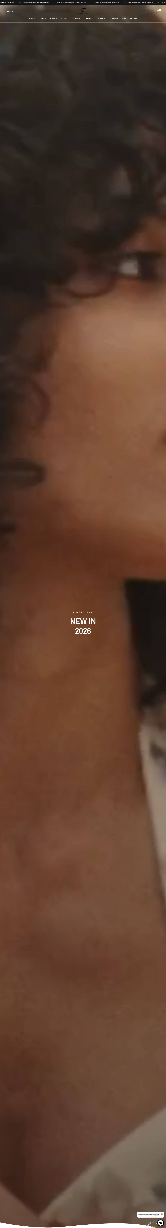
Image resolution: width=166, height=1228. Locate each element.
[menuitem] (32, 18)
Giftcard (133, 18)
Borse (52, 18)
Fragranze (113, 18)
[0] (158, 11)
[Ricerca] (153, 11)
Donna (41, 18)
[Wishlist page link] (143, 11)
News (124, 18)
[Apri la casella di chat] (160, 1222)
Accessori (76, 18)
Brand (89, 18)
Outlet (100, 18)
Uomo (31, 18)
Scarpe (64, 18)
